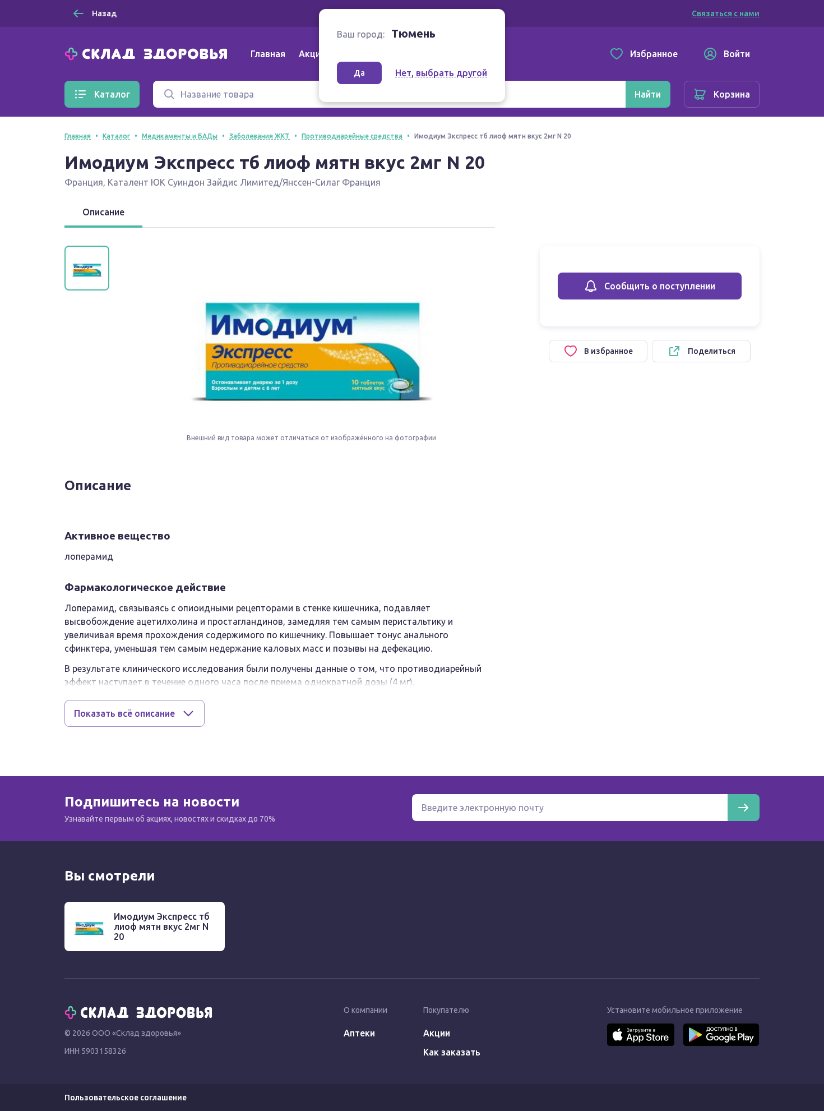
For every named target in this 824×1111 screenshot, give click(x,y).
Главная (268, 54)
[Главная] (148, 53)
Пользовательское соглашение (125, 1097)
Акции (312, 54)
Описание (103, 212)
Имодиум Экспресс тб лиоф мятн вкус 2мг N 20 (162, 926)
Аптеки (359, 1033)
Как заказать (451, 1052)
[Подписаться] (743, 807)
